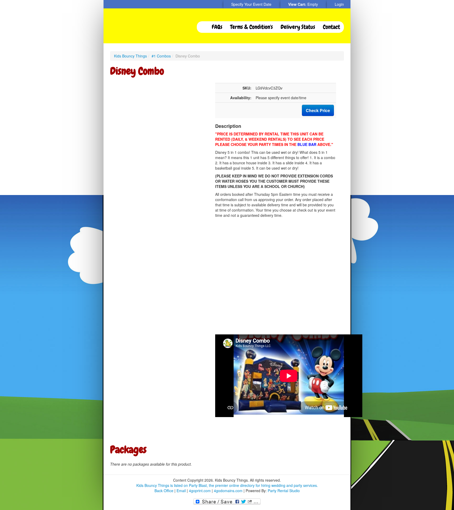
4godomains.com (228, 490)
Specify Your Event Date (251, 4)
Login (339, 4)
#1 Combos (161, 56)
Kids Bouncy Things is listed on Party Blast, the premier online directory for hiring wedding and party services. (227, 485)
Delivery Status (298, 27)
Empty (312, 4)
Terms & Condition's (251, 27)
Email (181, 490)
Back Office (163, 490)
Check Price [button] (318, 110)
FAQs (217, 27)
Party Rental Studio (284, 490)
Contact (331, 27)
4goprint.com (200, 490)
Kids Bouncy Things (130, 56)
